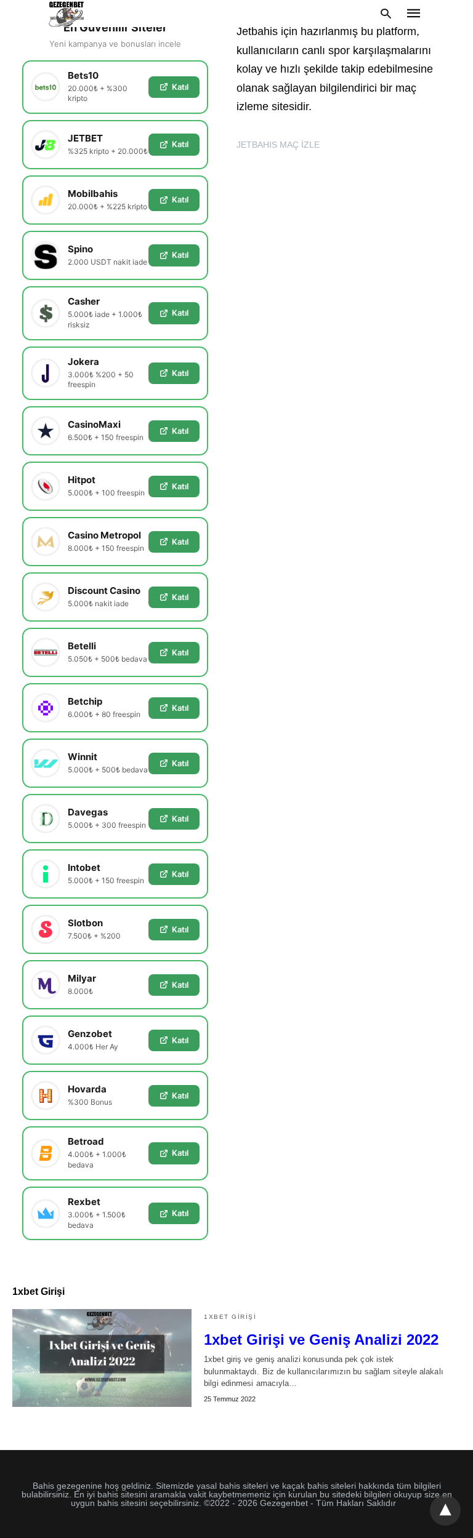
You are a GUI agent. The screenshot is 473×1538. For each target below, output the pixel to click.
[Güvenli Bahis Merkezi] (67, 13)
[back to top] (445, 1510)
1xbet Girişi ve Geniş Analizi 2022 (321, 1339)
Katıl (180, 87)
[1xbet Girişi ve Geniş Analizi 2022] (102, 1357)
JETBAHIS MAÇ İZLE (278, 145)
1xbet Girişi (230, 1316)
